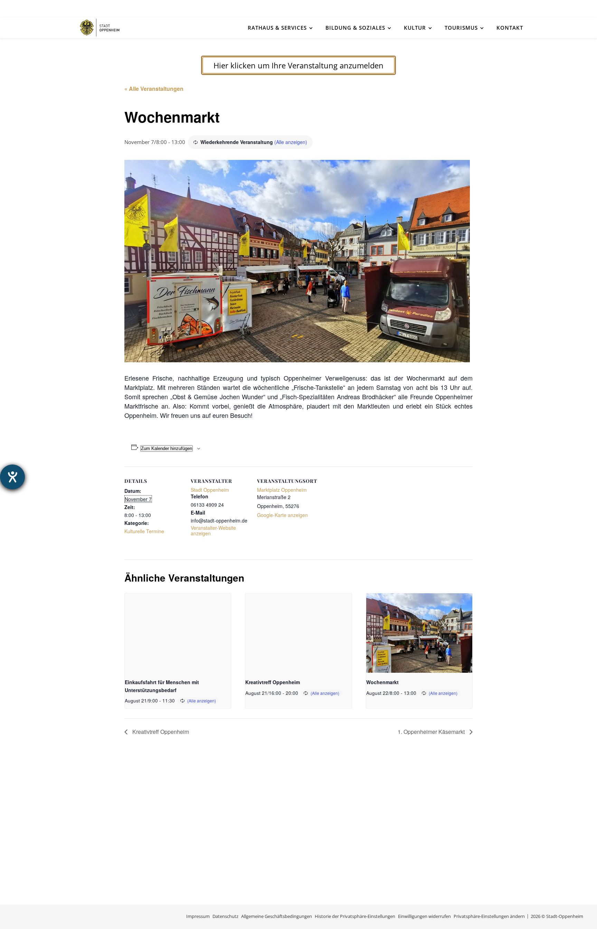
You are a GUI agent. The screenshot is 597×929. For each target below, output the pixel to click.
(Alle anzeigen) (290, 141)
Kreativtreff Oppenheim (272, 682)
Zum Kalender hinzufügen (166, 448)
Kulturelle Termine (144, 531)
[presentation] (178, 633)
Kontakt (509, 27)
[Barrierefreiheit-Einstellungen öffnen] (12, 476)
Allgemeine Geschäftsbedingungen (276, 916)
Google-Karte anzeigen (282, 514)
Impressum (198, 916)
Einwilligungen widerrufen (424, 916)
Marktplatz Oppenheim (282, 489)
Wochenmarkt (382, 682)
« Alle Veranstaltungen (153, 89)
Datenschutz (225, 916)
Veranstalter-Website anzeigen (213, 530)
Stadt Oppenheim (210, 489)
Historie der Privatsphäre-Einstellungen (355, 916)
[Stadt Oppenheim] (100, 27)
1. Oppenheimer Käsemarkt (432, 732)
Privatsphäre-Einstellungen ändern (489, 916)
